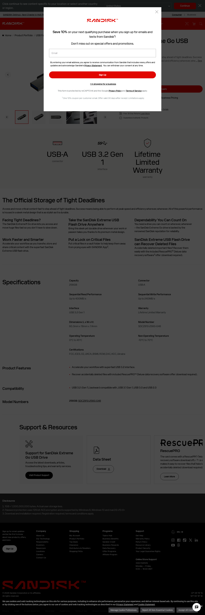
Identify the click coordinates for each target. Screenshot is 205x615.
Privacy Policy (115, 90)
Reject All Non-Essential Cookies (157, 610)
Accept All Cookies (187, 610)
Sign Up (102, 75)
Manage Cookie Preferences (123, 610)
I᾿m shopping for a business (103, 84)
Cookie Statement (146, 604)
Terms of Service (134, 90)
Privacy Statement (125, 604)
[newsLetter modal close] (156, 12)
